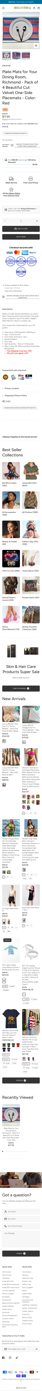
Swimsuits (6, 1312)
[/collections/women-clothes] (21, 1180)
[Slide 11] (22, 1151)
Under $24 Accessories (10, 1284)
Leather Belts (27, 1294)
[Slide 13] (26, 1151)
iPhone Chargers (8, 1294)
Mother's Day (27, 1281)
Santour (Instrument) (29, 1308)
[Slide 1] (2, 1151)
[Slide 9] (18, 1151)
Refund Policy (27, 1317)
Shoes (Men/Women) (9, 1315)
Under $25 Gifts (8, 1281)
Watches (25, 1275)
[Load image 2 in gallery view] (16, 55)
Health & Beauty (8, 1306)
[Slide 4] (8, 1151)
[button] (21, 388)
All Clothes (6, 1297)
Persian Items (7, 1309)
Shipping (5, 119)
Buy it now (21, 237)
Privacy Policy (27, 1324)
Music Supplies (27, 1287)
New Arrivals (6, 1275)
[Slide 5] (10, 1151)
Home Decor (26, 1272)
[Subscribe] (37, 1349)
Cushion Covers (8, 1319)
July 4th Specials (8, 1291)
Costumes (25, 1314)
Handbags (25, 1297)
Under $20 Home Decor (10, 1287)
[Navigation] (3, 8)
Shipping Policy (27, 1321)
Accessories (6, 1300)
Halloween (6, 1278)
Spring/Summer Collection (27, 1301)
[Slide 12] (24, 1151)
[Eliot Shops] (21, 8)
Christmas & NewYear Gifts (10, 1326)
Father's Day (26, 1284)
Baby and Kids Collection (11, 1303)
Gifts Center (6, 1272)
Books (24, 1291)
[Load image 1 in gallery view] (6, 55)
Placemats (6, 1322)
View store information (13, 291)
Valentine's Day (27, 1278)
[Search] (29, 8)
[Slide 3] (6, 1151)
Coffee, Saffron (27, 1311)
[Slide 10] (20, 1151)
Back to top (21, 1388)
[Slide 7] (14, 1151)
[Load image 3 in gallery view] (26, 55)
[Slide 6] (12, 1151)
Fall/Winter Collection (29, 1305)
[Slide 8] (16, 1151)
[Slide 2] (4, 1151)
